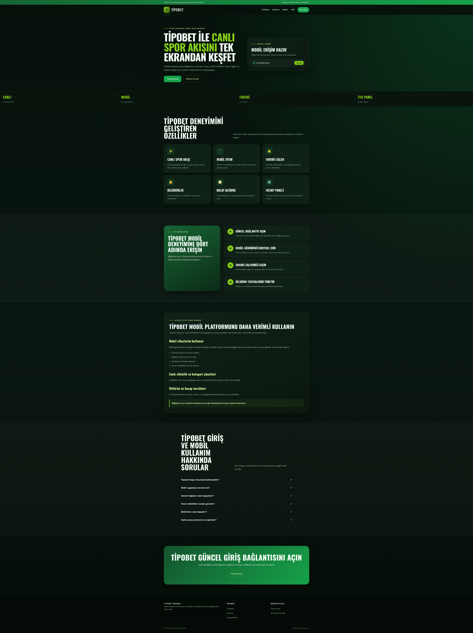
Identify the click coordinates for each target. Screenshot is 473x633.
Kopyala (299, 63)
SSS (293, 10)
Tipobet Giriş (172, 79)
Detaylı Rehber (232, 618)
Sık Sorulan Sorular (278, 613)
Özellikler (266, 10)
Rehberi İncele (192, 79)
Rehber (285, 10)
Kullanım (275, 10)
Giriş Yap (303, 10)
